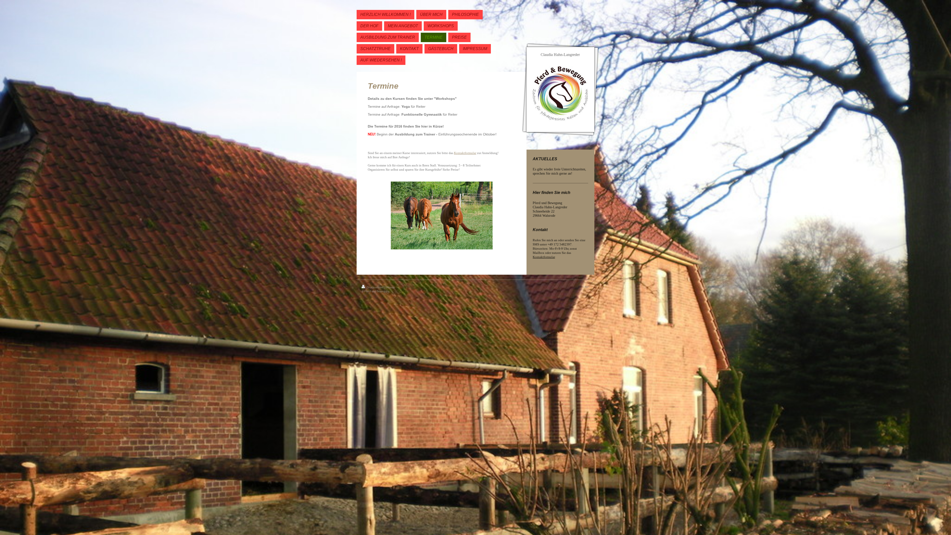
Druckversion (375, 287)
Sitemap (390, 287)
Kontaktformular (544, 257)
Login (586, 286)
